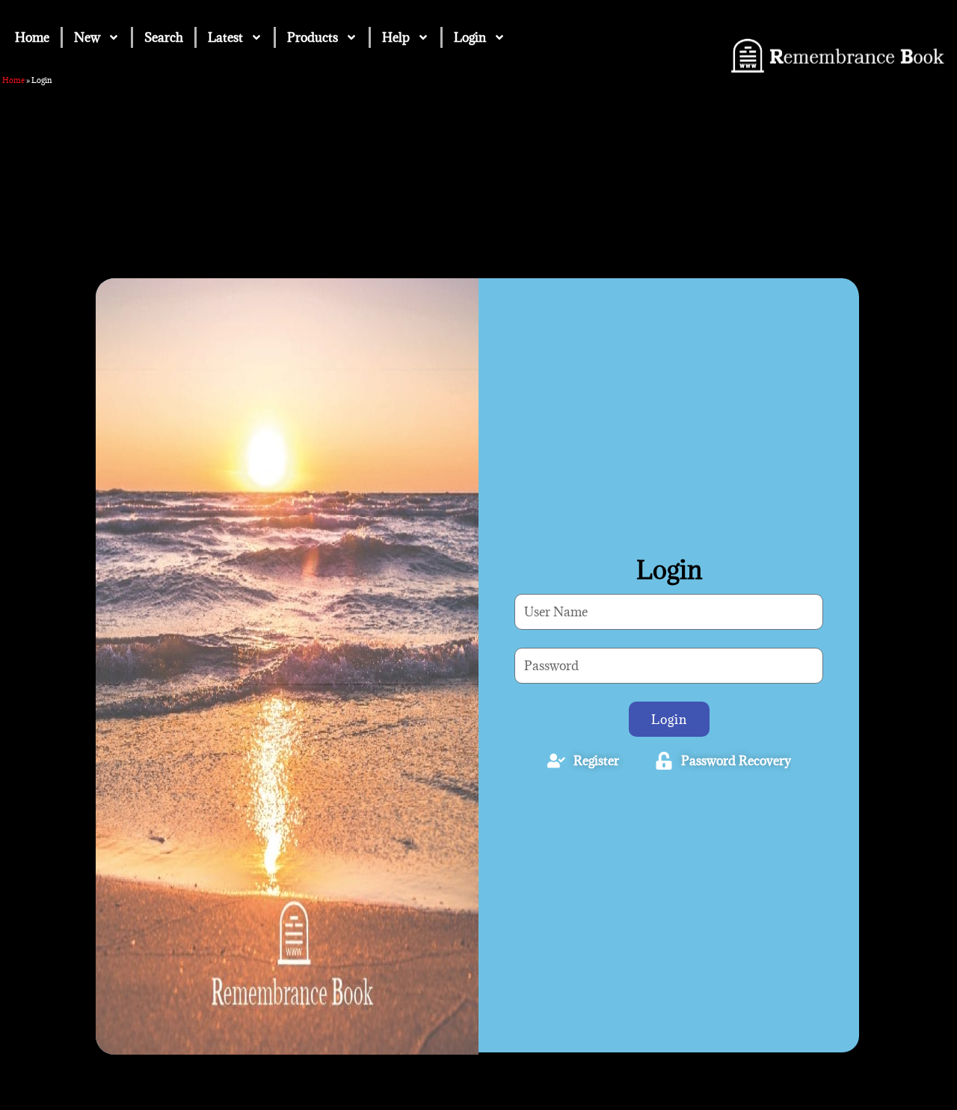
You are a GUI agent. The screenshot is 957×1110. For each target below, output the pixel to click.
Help (396, 37)
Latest (225, 37)
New (87, 37)
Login (470, 37)
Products (312, 37)
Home (32, 37)
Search (163, 37)
